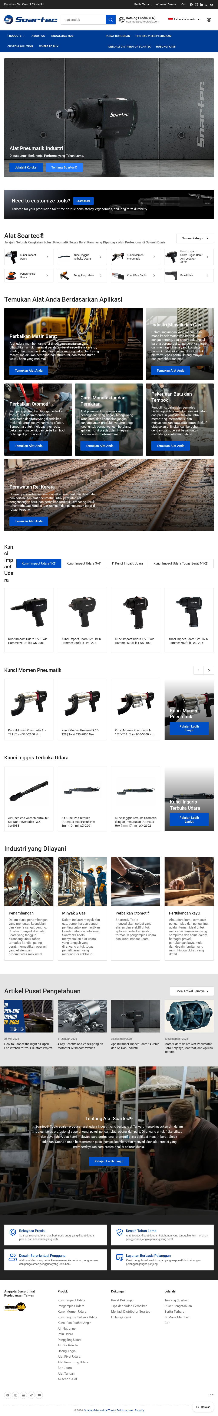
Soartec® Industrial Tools (99, 1410)
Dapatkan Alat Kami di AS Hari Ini (24, 4)
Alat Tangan (66, 1373)
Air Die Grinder (68, 1345)
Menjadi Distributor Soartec (129, 46)
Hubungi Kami (166, 46)
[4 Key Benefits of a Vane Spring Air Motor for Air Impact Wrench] (82, 1016)
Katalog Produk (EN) (140, 18)
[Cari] (110, 19)
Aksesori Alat (67, 1379)
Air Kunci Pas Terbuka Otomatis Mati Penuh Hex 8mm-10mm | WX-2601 (78, 821)
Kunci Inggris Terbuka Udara (82, 256)
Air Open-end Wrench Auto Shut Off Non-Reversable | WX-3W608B (29, 821)
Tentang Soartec (176, 1300)
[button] (184, 20)
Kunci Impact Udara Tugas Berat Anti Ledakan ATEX (191, 257)
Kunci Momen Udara (72, 1311)
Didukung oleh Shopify (130, 1410)
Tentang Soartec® (64, 167)
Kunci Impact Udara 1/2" (39, 563)
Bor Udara (65, 1368)
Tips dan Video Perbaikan (153, 36)
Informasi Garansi (166, 4)
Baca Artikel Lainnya (190, 991)
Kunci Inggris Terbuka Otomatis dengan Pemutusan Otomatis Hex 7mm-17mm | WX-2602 (135, 821)
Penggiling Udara (83, 275)
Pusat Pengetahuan (178, 1306)
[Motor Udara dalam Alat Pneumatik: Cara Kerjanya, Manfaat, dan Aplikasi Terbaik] (189, 1016)
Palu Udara (186, 275)
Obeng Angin (67, 1351)
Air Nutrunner (67, 1328)
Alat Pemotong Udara (73, 1362)
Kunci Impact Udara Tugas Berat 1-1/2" (180, 563)
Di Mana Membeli (177, 1317)
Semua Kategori (193, 238)
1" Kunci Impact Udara (127, 563)
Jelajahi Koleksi (26, 167)
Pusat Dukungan (118, 36)
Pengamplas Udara (27, 275)
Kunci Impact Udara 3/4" (84, 563)
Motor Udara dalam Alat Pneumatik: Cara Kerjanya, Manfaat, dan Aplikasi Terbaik (189, 1047)
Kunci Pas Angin (136, 275)
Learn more (83, 200)
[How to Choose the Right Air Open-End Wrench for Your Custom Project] (28, 1016)
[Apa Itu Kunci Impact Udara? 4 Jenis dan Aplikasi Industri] (135, 1016)
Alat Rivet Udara (69, 1356)
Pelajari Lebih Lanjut (189, 728)
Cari (183, 4)
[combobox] (88, 20)
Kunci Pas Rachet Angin (74, 1323)
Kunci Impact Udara (28, 256)
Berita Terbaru (142, 4)
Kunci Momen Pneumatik (135, 256)
